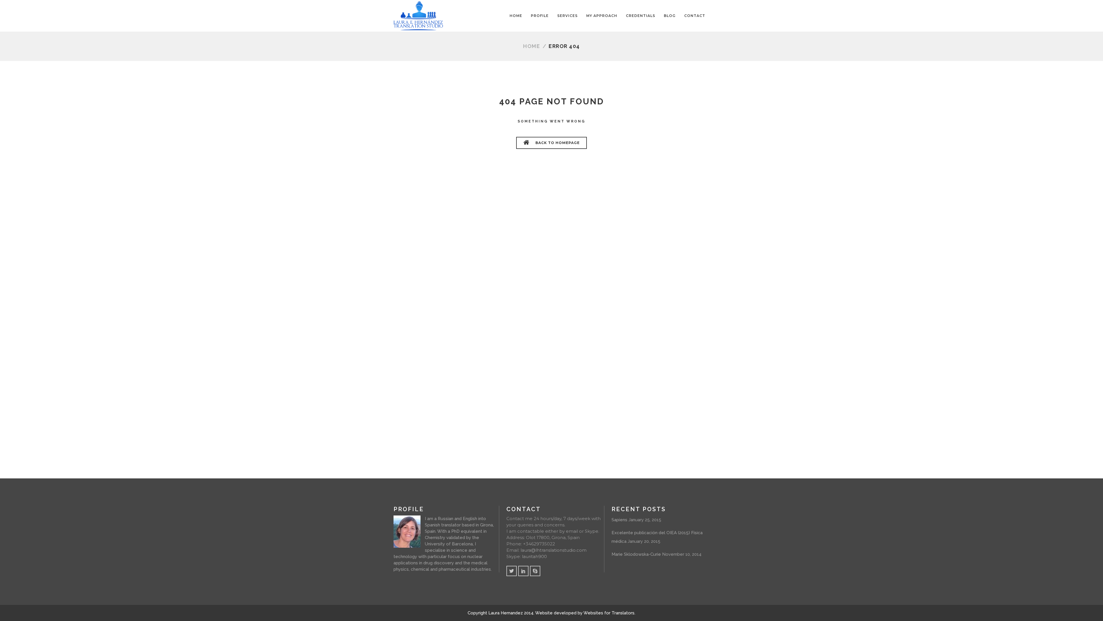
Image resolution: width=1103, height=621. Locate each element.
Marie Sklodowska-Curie (636, 554)
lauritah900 (534, 556)
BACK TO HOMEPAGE (557, 143)
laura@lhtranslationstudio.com (553, 550)
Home (531, 46)
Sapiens (619, 519)
